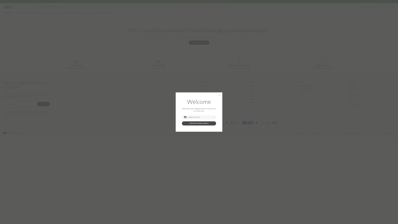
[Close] (219, 95)
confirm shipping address (199, 123)
